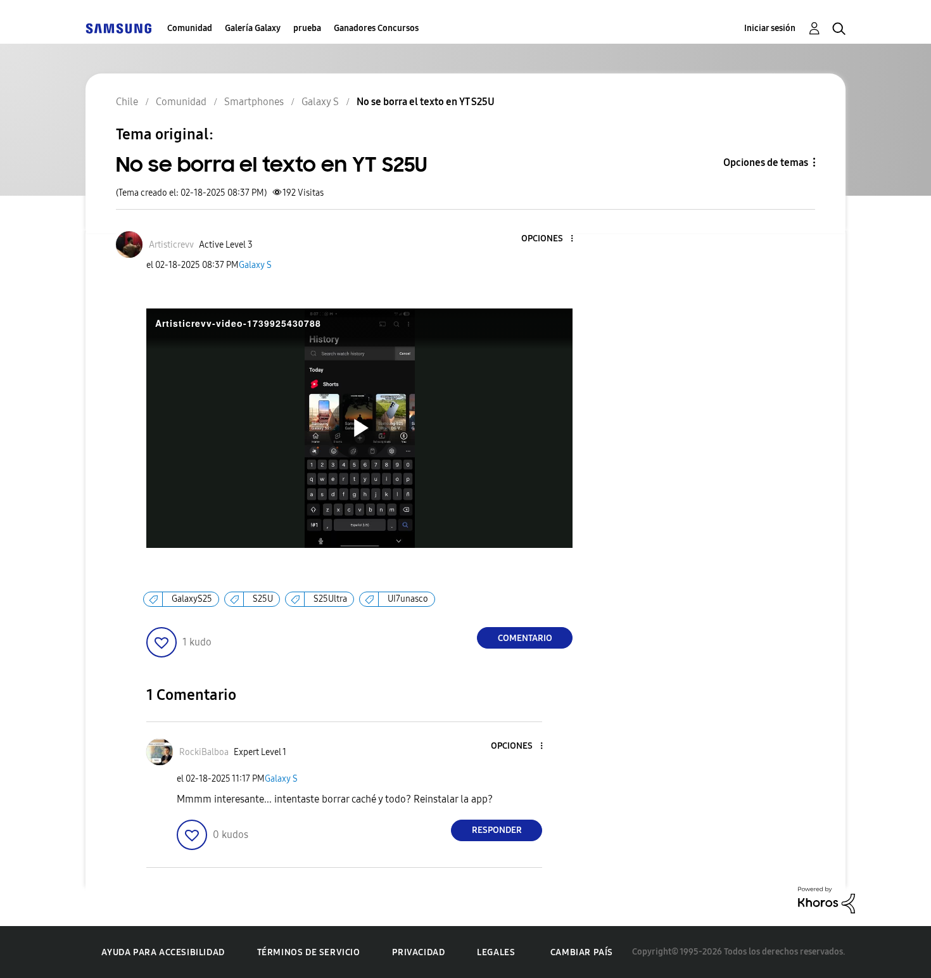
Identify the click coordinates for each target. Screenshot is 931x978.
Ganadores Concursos (376, 28)
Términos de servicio (308, 952)
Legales (496, 952)
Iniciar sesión (769, 28)
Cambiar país (581, 952)
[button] (551, 239)
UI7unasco (408, 599)
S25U (263, 599)
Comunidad (189, 28)
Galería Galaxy (253, 28)
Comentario (525, 638)
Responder (497, 830)
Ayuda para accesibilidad (162, 952)
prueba (307, 28)
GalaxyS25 (192, 599)
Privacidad (418, 952)
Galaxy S (255, 265)
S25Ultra (330, 599)
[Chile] (118, 28)
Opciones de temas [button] (765, 162)
